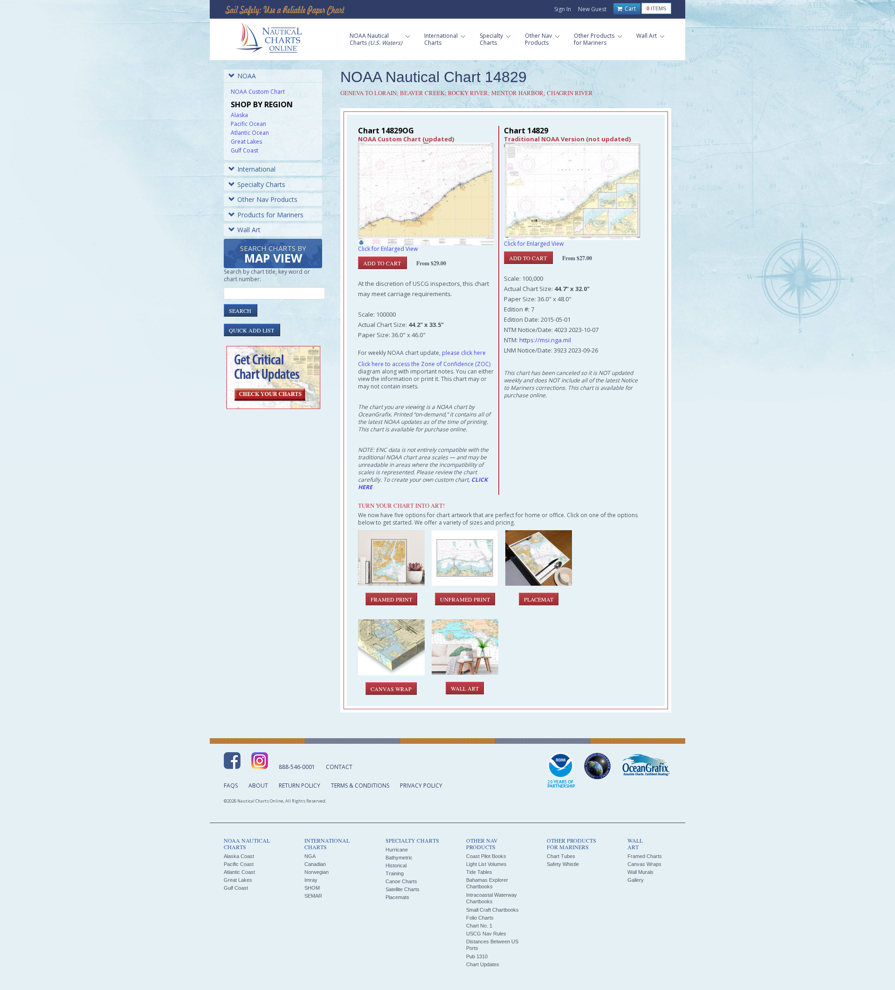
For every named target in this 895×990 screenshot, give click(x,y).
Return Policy (299, 785)
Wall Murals (640, 872)
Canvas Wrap (391, 688)
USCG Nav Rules (486, 933)
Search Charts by (273, 254)
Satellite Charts (403, 889)
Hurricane (397, 849)
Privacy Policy (421, 785)
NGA (310, 856)
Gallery (635, 880)
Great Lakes (246, 141)
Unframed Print (465, 599)
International (256, 169)
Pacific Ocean (248, 124)
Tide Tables (479, 872)
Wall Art (249, 229)
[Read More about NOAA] (561, 770)
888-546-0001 (297, 767)
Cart (629, 9)
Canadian (315, 864)
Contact (339, 767)
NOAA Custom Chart (258, 92)
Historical (396, 865)
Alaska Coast (239, 856)
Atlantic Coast (239, 872)
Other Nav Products (267, 199)
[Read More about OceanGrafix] (645, 766)
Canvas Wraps (644, 864)
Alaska (239, 115)
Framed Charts (644, 856)
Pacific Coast (239, 864)
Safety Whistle (563, 864)
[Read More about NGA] (598, 766)
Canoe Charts (401, 881)
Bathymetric (399, 857)
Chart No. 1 (479, 925)
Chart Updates (482, 964)
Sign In (562, 9)
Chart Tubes (561, 856)
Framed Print (391, 599)
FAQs (231, 785)
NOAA (246, 75)
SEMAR (313, 896)
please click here (464, 353)
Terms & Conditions (360, 785)
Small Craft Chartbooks (492, 910)
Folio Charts (480, 918)
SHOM (312, 888)
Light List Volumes (486, 864)
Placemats (397, 897)
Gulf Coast (244, 150)
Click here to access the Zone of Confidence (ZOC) (424, 364)
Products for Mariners (270, 214)
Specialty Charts (261, 184)
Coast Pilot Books (486, 856)
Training (395, 873)
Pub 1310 (477, 956)
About (258, 785)
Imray (310, 880)
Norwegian (316, 872)
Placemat (538, 599)
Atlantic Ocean (250, 133)
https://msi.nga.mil (545, 340)
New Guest (592, 9)
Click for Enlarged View (388, 249)
